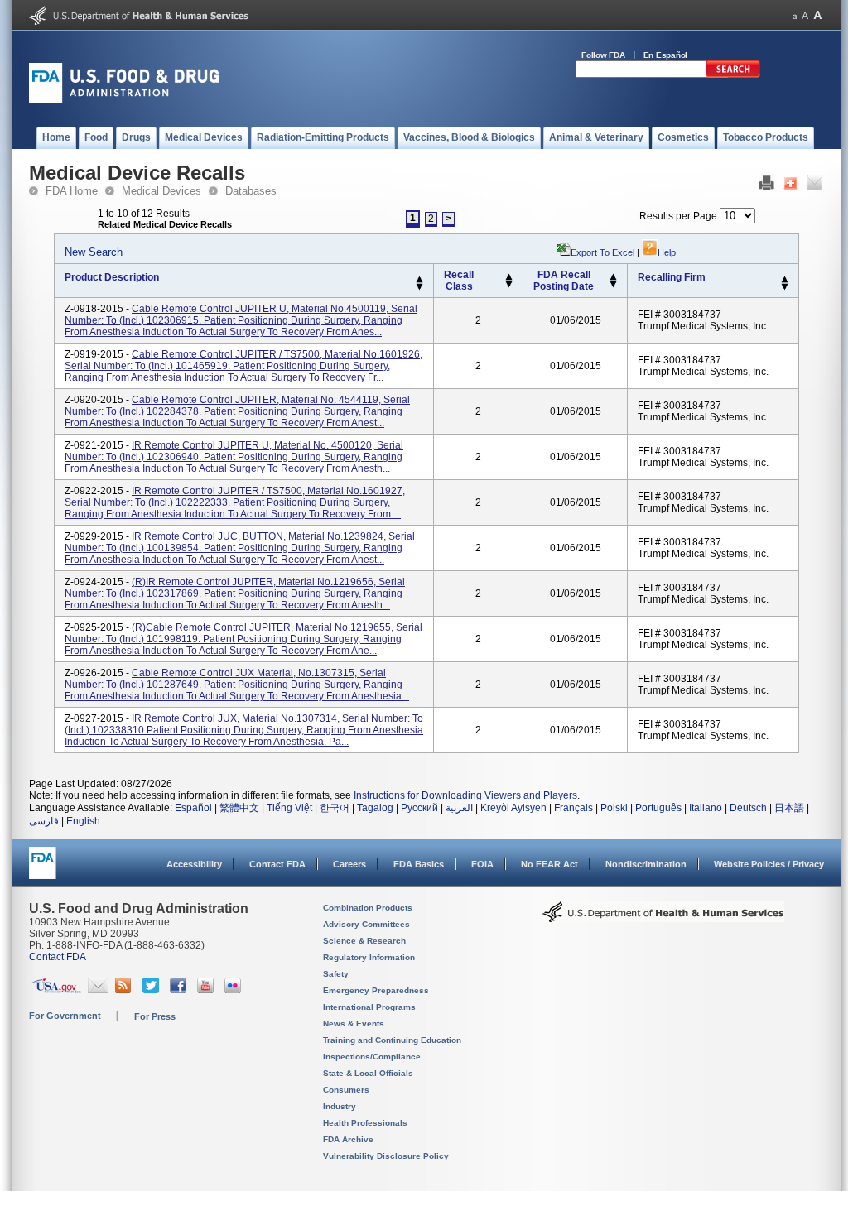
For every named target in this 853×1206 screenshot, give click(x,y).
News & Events (353, 1023)
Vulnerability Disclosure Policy (386, 1155)
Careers (349, 864)
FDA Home (72, 191)
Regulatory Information (369, 957)
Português (658, 808)
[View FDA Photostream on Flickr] (234, 990)
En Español (665, 55)
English (83, 821)
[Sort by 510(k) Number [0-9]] (509, 277)
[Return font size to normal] (805, 15)
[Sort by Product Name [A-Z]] (419, 280)
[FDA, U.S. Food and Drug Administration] (124, 99)
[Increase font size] (817, 15)
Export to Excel (602, 252)
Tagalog (375, 808)
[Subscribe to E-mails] (98, 990)
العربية (459, 808)
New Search (94, 252)
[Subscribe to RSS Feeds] (125, 990)
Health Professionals (365, 1122)
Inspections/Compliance (372, 1056)
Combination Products (367, 907)
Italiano (705, 808)
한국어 (334, 808)
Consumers (346, 1089)
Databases (251, 191)
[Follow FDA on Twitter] (152, 990)
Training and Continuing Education (392, 1040)
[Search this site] (733, 74)
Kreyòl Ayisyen (513, 808)
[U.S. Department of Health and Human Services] (138, 21)
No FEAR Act (549, 864)
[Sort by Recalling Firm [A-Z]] (784, 280)
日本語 (789, 808)
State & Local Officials (368, 1073)
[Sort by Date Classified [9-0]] (613, 285)
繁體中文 (239, 808)
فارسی (44, 821)
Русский (419, 808)
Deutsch (748, 808)
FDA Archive (348, 1139)
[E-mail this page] (814, 187)
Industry (339, 1106)
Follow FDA (603, 55)
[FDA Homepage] (42, 870)
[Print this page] (766, 187)
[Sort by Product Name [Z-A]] (419, 287)
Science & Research (364, 940)
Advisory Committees (366, 924)
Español (193, 808)
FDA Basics (418, 864)
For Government (65, 1016)
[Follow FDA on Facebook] (180, 990)
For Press (155, 1016)
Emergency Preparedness (376, 990)
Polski (614, 808)
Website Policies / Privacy (769, 864)
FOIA (482, 864)
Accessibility (194, 864)
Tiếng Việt (289, 808)
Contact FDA (277, 864)
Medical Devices (161, 191)
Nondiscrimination (646, 864)
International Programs (369, 1006)
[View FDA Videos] (207, 990)
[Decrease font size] (795, 15)
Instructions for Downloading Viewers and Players (465, 795)
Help (667, 252)
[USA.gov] (56, 990)
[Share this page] (790, 187)
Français (573, 808)
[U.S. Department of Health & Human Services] (663, 918)
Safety (336, 973)
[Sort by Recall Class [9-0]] (509, 285)
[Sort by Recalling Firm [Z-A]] (784, 287)
